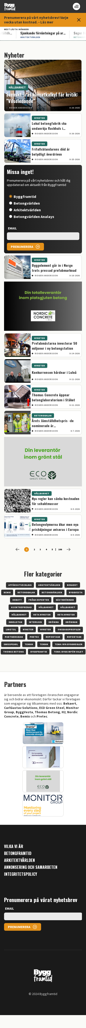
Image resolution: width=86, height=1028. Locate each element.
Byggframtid (25, 196)
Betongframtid (17, 853)
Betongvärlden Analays (34, 216)
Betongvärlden (27, 203)
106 (60, 549)
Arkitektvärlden (27, 209)
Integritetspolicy (20, 874)
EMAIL (12, 228)
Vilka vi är (13, 846)
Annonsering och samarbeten (30, 867)
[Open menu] (76, 6)
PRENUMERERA (22, 247)
